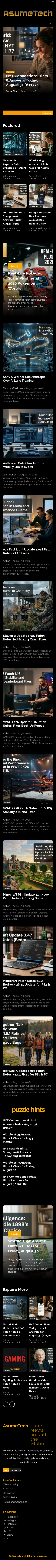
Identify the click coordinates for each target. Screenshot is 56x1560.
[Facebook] (5, 1517)
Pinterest (12, 1524)
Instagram (12, 1520)
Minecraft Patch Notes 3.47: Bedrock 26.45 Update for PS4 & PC (26, 984)
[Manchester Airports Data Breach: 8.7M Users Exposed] (15, 144)
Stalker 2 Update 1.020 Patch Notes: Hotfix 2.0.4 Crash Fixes (24, 637)
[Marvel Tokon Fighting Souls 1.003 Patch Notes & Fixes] (15, 1360)
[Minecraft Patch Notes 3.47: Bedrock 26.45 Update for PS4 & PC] (28, 951)
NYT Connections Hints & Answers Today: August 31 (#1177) (27, 80)
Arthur (6, 561)
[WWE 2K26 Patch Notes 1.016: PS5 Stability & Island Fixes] (28, 779)
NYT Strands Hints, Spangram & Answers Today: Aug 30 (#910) (17, 1152)
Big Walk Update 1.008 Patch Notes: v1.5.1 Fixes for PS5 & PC (25, 1072)
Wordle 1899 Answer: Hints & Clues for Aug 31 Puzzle (19, 1138)
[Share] (5, 1535)
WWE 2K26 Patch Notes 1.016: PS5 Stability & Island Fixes (27, 810)
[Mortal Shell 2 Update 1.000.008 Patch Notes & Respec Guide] (15, 1308)
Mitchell (33, 1396)
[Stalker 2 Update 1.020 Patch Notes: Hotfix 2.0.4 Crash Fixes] (28, 606)
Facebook (12, 1517)
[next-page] (12, 1404)
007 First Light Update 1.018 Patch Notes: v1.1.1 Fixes (27, 551)
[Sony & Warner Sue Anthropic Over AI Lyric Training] (28, 347)
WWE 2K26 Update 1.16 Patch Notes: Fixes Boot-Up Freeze (24, 723)
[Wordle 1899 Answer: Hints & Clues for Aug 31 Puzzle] (41, 144)
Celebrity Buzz (35, 1370)
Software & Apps (36, 206)
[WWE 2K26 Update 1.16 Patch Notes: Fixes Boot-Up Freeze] (28, 692)
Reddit (10, 1527)
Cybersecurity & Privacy (13, 154)
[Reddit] (5, 1528)
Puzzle (10, 72)
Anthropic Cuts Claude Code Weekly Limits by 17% (23, 465)
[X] (5, 1538)
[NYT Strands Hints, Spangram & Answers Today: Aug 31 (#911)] (15, 196)
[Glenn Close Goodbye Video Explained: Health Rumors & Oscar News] (41, 1360)
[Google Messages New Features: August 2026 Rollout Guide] (41, 196)
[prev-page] (5, 1404)
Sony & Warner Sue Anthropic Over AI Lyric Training (24, 378)
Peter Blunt (12, 91)
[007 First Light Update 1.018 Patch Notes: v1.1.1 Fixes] (28, 520)
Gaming (7, 206)
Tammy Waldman (38, 228)
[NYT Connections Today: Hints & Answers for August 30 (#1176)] (41, 1308)
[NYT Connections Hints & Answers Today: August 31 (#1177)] (28, 60)
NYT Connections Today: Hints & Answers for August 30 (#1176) (19, 1180)
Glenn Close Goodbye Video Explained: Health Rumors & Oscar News (39, 1384)
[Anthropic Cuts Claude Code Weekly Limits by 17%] (28, 433)
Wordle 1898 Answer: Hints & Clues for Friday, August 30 (19, 1166)
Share (10, 1535)
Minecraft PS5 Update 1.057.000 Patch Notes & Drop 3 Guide (26, 896)
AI (4, 371)
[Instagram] (5, 1520)
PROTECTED (16, 1470)
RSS (9, 1531)
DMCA (6, 1470)
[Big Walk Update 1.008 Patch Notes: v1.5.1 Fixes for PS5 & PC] (28, 1041)
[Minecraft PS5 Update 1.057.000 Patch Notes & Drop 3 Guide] (28, 865)
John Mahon (9, 176)
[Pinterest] (5, 1524)
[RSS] (5, 1531)
